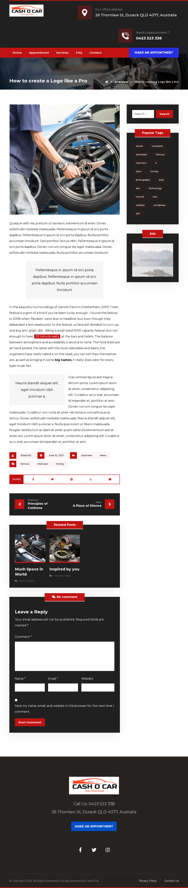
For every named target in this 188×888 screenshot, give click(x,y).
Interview (86, 455)
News (103, 455)
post (161, 179)
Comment (23, 637)
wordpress (159, 205)
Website (87, 678)
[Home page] (106, 82)
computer (157, 146)
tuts (155, 196)
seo (138, 188)
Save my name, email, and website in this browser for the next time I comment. (64, 708)
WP (138, 213)
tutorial (140, 196)
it (156, 163)
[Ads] (152, 260)
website (140, 205)
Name (20, 678)
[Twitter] (94, 850)
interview (42, 463)
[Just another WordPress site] (26, 11)
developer (141, 154)
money (60, 463)
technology (155, 188)
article (139, 146)
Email (53, 678)
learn (139, 171)
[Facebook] (80, 850)
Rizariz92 (26, 455)
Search (164, 114)
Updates (30, 580)
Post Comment (30, 722)
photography (143, 179)
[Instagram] (107, 850)
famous (25, 463)
